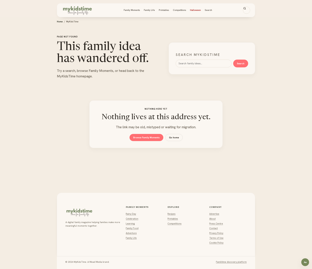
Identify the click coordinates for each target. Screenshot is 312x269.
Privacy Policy (216, 233)
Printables (164, 10)
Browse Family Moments (146, 137)
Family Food (132, 228)
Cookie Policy (216, 242)
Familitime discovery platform (231, 261)
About (212, 218)
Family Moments (132, 10)
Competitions (179, 10)
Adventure (131, 233)
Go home (174, 137)
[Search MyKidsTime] (246, 10)
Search (208, 10)
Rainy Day (131, 213)
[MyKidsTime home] (77, 10)
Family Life (149, 10)
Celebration (132, 218)
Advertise (214, 213)
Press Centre (216, 223)
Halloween (195, 10)
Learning (130, 223)
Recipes (172, 213)
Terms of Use (216, 237)
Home (60, 21)
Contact (213, 228)
